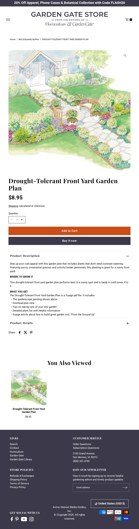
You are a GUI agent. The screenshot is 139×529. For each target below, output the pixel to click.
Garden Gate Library (21, 459)
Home (12, 39)
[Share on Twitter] (25, 332)
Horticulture (16, 451)
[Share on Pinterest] (31, 332)
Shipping (13, 206)
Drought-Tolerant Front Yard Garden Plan (29, 410)
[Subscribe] (125, 487)
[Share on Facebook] (19, 332)
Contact (14, 447)
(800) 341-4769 (81, 461)
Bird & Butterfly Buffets (29, 39)
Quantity (13, 213)
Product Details (21, 323)
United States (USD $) (111, 503)
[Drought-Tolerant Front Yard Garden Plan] (29, 388)
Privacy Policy (18, 487)
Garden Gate (17, 455)
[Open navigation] (8, 19)
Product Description (25, 255)
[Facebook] (12, 519)
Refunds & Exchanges (22, 475)
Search (14, 444)
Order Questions (82, 444)
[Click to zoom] (125, 55)
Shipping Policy (18, 479)
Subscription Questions (86, 447)
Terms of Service (19, 483)
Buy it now (69, 240)
